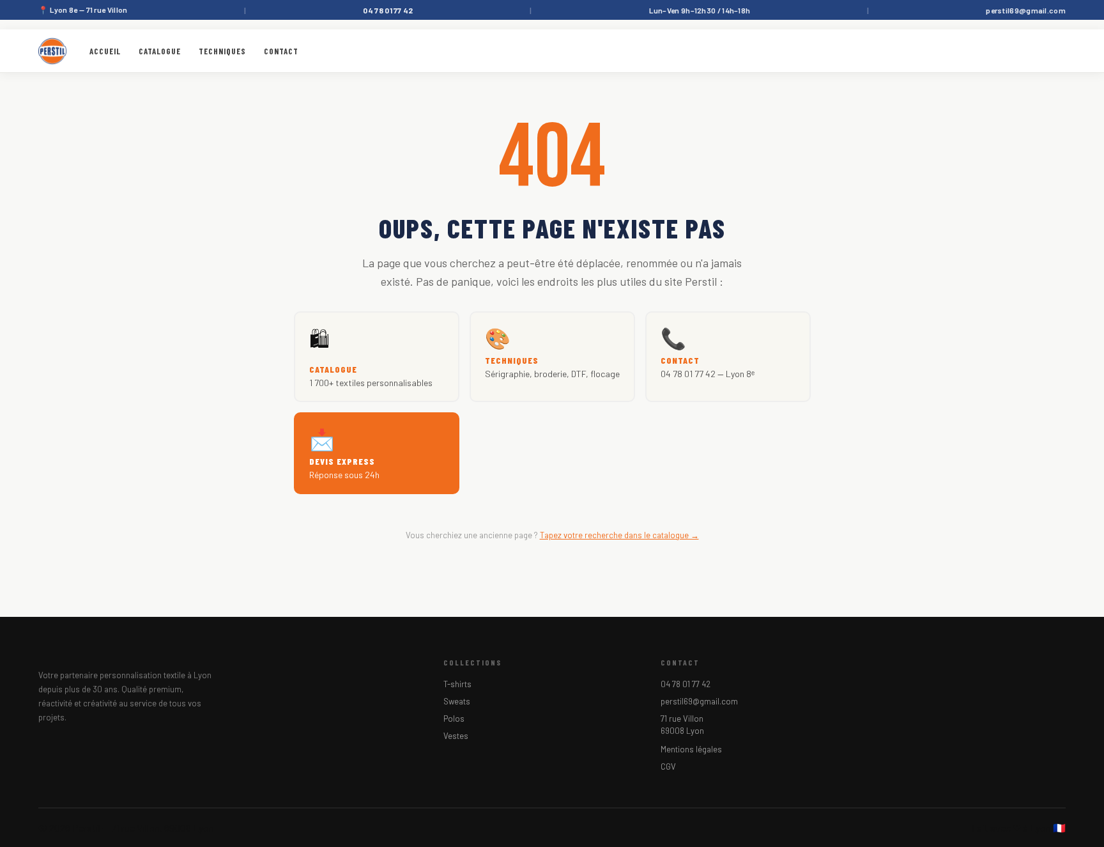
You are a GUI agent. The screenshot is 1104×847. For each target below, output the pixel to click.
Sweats (456, 701)
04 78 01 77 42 (685, 684)
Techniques (222, 51)
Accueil (105, 51)
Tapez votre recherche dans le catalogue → (619, 535)
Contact (281, 51)
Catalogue (160, 51)
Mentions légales (691, 749)
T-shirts (457, 684)
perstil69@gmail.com (1026, 10)
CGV (668, 766)
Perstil (86, 827)
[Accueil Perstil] (52, 51)
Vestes (455, 736)
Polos (453, 718)
